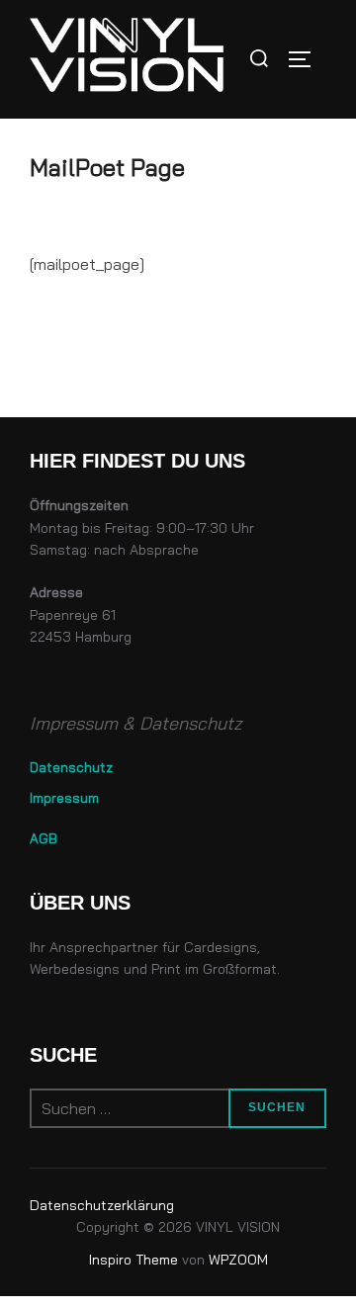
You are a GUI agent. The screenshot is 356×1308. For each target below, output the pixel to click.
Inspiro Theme (133, 1259)
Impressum (64, 797)
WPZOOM (238, 1259)
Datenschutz (71, 766)
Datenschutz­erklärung (102, 1205)
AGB (43, 837)
